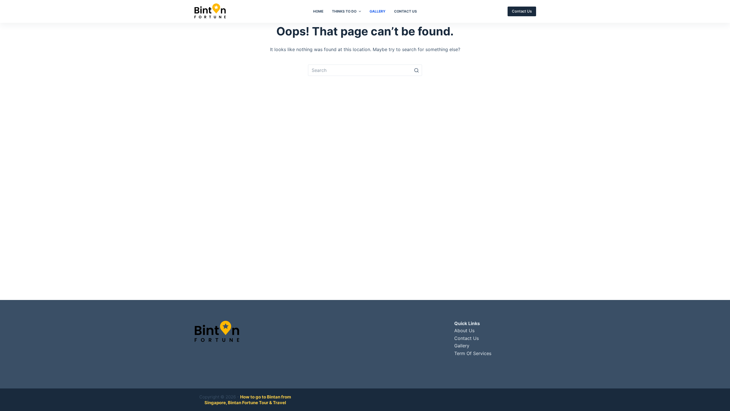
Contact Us (522, 11)
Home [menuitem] (318, 11)
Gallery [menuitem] (378, 11)
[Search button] (416, 70)
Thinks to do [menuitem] (344, 11)
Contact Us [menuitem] (405, 11)
